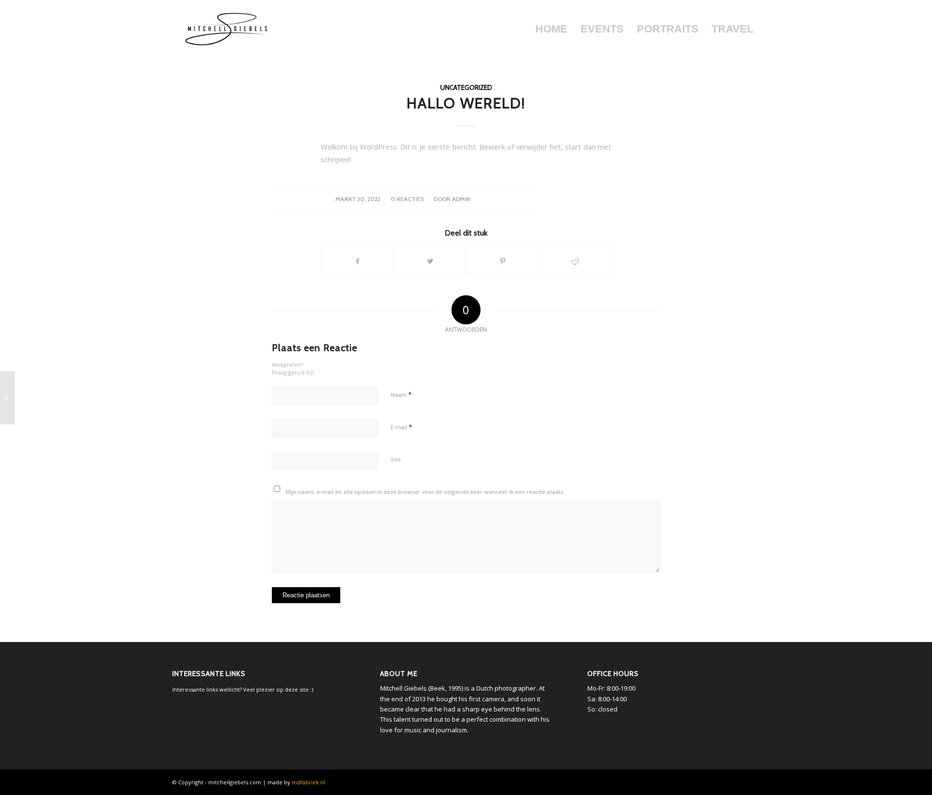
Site (396, 459)
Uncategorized (466, 87)
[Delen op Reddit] (575, 261)
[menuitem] (551, 29)
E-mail (401, 427)
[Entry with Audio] (7, 397)
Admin (461, 199)
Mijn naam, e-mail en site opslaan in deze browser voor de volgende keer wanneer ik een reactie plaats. (425, 491)
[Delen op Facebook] (357, 261)
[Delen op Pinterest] (502, 261)
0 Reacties (407, 199)
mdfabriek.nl (308, 782)
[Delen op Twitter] (430, 261)
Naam (401, 394)
